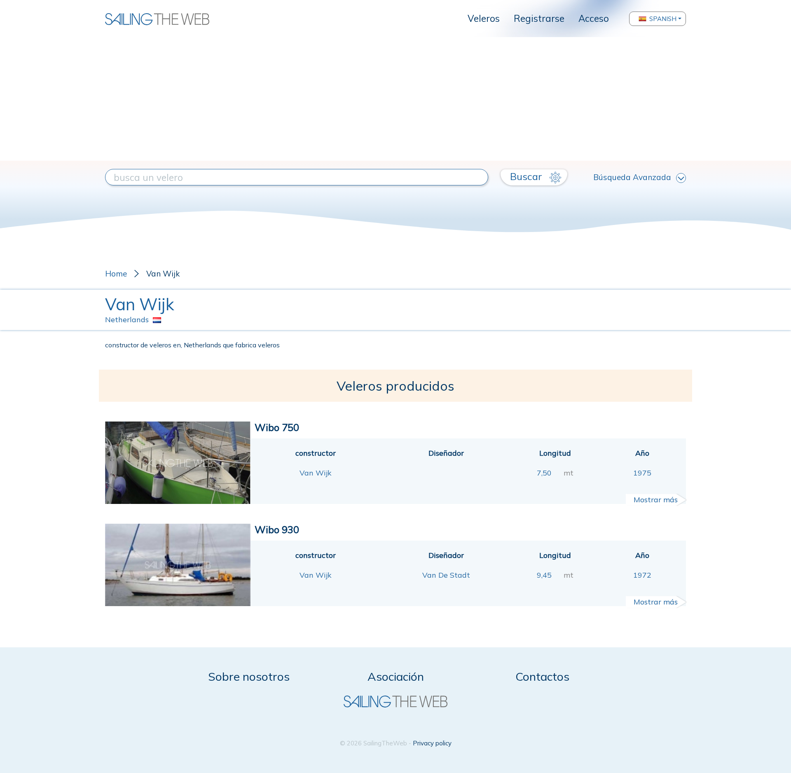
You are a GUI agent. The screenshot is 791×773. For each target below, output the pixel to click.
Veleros (484, 18)
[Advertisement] (395, 99)
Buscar (527, 176)
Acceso (593, 18)
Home (116, 274)
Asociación (395, 676)
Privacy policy (432, 743)
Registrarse (539, 18)
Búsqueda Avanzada (632, 177)
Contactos (542, 676)
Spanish (662, 19)
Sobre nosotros (249, 676)
